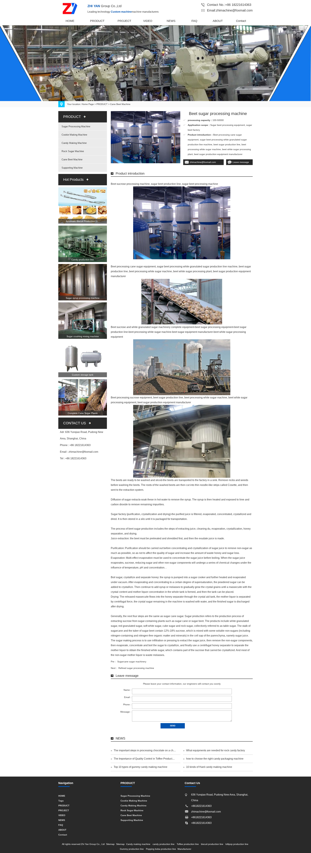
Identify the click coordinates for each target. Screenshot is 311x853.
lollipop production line (236, 844)
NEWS (171, 21)
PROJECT (124, 21)
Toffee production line (188, 844)
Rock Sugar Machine (73, 151)
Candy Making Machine (74, 143)
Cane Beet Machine (120, 104)
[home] (72, 8)
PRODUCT (97, 21)
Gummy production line (132, 849)
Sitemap (110, 844)
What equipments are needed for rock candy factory (215, 750)
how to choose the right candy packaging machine (214, 758)
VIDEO (147, 21)
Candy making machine (138, 844)
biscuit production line (212, 844)
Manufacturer (184, 849)
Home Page (88, 104)
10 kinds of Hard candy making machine (209, 767)
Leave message (241, 162)
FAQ (194, 21)
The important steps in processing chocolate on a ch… (145, 750)
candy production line (163, 844)
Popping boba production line (161, 849)
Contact (241, 21)
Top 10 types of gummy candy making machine (140, 767)
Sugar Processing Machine (76, 126)
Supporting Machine (72, 167)
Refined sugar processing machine (136, 668)
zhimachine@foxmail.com (203, 162)
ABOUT (218, 21)
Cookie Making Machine (74, 134)
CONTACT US (74, 423)
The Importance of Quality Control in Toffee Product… (144, 758)
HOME (70, 21)
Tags (61, 800)
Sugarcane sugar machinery (131, 661)
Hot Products (73, 179)
